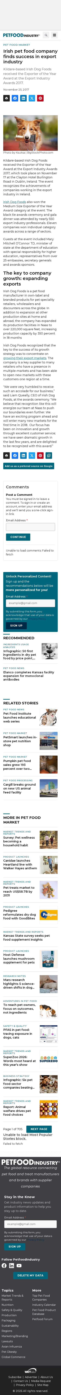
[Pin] (40, 98)
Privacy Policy (25, 1385)
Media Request (41, 1381)
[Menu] (54, 35)
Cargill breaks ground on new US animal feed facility (19, 788)
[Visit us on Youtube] (19, 1265)
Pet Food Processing (18, 780)
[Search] (46, 35)
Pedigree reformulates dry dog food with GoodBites (19, 914)
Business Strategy (16, 1076)
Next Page (39, 1129)
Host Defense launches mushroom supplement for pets (19, 958)
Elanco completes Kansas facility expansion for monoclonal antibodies (28, 676)
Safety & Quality (15, 1026)
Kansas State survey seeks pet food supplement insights (26, 937)
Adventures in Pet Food (20, 1001)
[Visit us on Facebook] (4, 1265)
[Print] (6, 98)
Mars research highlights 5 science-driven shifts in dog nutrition (19, 984)
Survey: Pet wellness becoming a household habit (19, 841)
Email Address (17, 520)
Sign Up (16, 625)
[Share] (15, 98)
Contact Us (21, 1381)
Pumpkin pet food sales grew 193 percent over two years (17, 765)
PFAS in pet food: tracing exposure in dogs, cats (17, 1033)
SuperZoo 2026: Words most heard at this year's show (19, 1061)
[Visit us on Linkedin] (11, 1265)
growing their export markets (24, 358)
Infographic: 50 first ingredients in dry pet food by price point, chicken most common (19, 654)
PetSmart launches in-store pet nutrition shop (20, 741)
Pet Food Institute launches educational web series (19, 717)
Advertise (31, 1377)
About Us (47, 1377)
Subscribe (14, 1377)
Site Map (42, 1385)
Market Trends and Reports (17, 832)
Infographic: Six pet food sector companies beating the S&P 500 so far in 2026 (19, 1084)
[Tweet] (32, 98)
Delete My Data (30, 1275)
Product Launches (16, 856)
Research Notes (14, 976)
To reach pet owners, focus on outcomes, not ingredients (19, 1008)
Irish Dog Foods (14, 202)
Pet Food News (13, 668)
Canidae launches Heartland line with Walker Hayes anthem (20, 864)
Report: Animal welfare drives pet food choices (17, 1110)
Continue (18, 537)
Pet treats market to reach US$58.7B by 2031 (18, 891)
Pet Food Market (16, 44)
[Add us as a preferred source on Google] (49, 455)
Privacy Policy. (37, 618)
